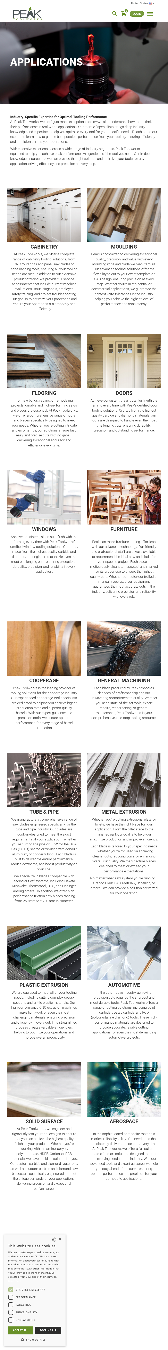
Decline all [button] (48, 1330)
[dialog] (35, 1290)
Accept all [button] (20, 1330)
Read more (14, 1281)
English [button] (142, 3)
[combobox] (54, 1240)
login (137, 13)
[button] (34, 1339)
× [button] (59, 1239)
